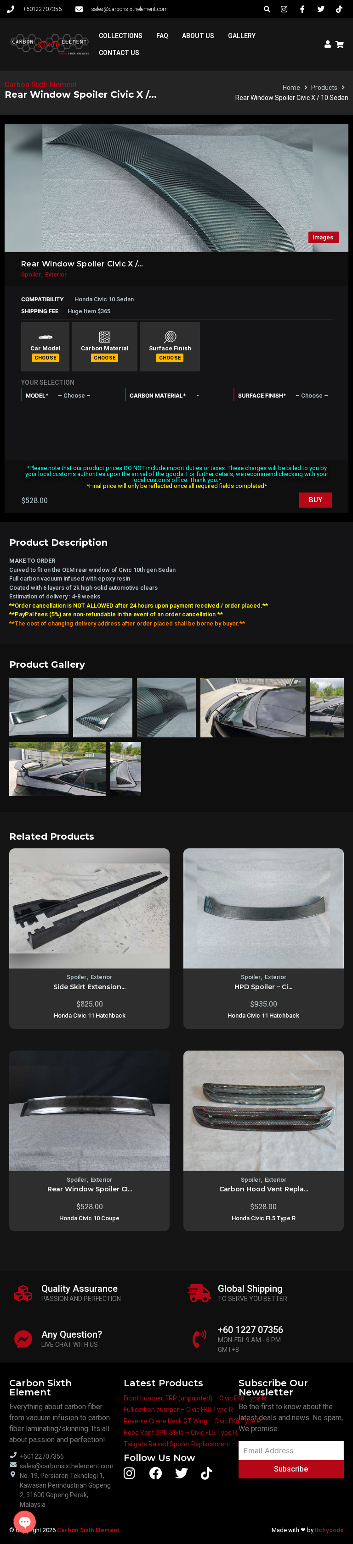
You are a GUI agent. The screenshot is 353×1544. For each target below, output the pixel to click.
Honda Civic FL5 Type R (264, 1218)
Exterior (56, 274)
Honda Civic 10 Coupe (89, 1218)
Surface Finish (170, 348)
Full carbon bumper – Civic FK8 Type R (178, 1409)
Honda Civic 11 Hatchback (89, 1015)
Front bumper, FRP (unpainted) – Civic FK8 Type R (195, 1398)
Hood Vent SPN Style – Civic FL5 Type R (180, 1432)
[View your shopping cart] (341, 44)
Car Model (45, 348)
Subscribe (291, 1469)
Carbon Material (105, 348)
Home (291, 87)
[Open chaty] (24, 1522)
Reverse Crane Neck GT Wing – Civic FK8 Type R (192, 1421)
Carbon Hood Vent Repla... (263, 1189)
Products (324, 87)
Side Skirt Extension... (89, 987)
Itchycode (329, 1530)
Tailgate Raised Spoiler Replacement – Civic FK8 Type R (204, 1444)
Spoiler (31, 274)
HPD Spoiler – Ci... (263, 987)
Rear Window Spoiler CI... (89, 1189)
